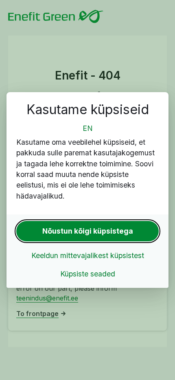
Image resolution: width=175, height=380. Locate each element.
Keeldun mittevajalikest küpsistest (87, 255)
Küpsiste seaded (87, 274)
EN (88, 128)
